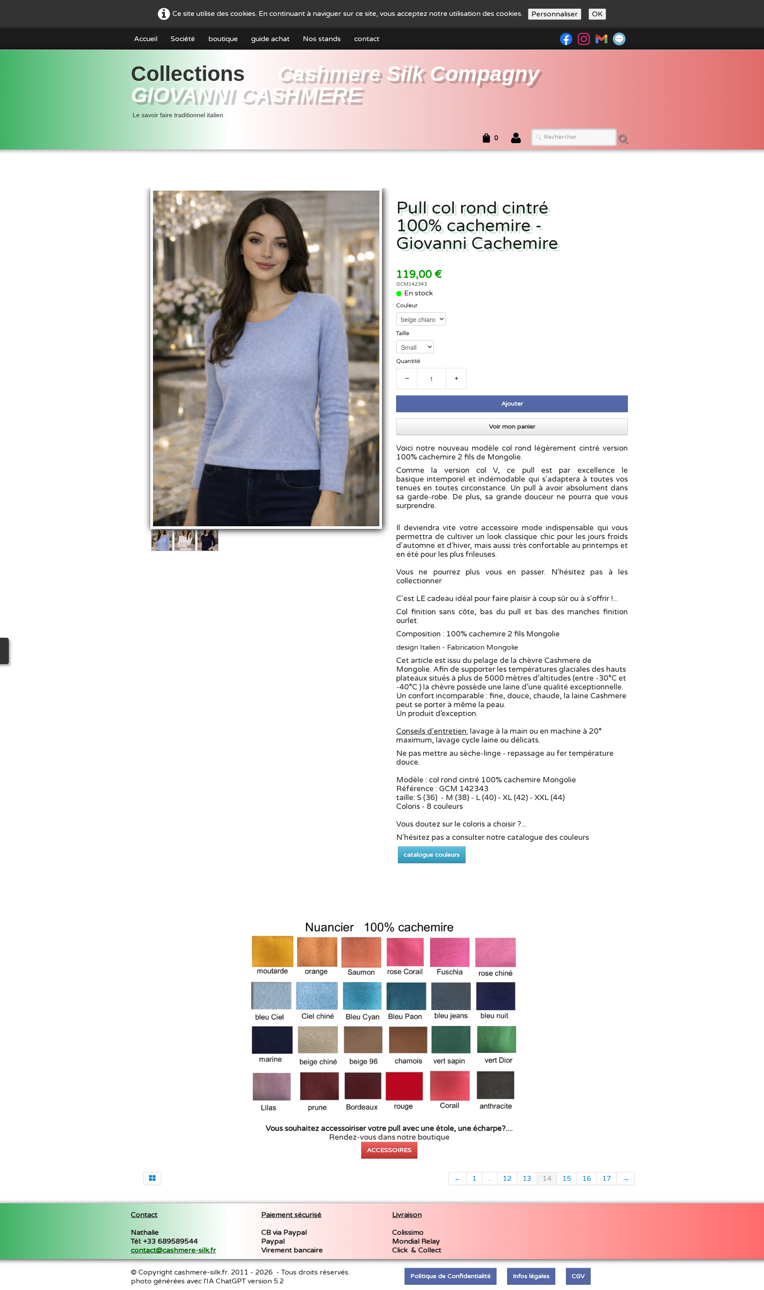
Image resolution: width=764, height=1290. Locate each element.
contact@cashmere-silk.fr (173, 1250)
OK (597, 14)
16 (586, 1178)
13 (527, 1178)
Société (183, 38)
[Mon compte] (515, 138)
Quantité (408, 361)
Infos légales (531, 1276)
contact (366, 38)
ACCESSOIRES (389, 1150)
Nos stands (322, 38)
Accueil (145, 38)
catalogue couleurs (432, 854)
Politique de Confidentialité (450, 1276)
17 (606, 1178)
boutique (223, 38)
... (490, 1178)
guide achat (270, 38)
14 (546, 1178)
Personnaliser (554, 14)
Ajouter (512, 403)
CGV (578, 1276)
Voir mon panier (512, 426)
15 (566, 1178)
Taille (402, 333)
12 (507, 1178)
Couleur (407, 305)
